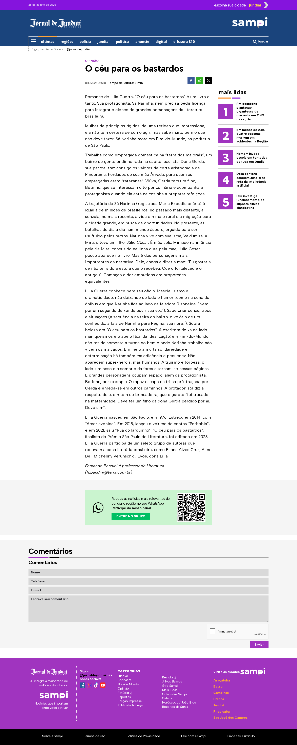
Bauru (217, 686)
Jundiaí (218, 705)
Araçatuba (221, 680)
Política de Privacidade (143, 736)
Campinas (221, 693)
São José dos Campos (230, 718)
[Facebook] (191, 80)
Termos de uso (94, 736)
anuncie (142, 41)
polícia (85, 41)
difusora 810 (184, 41)
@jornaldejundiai (93, 675)
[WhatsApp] (199, 80)
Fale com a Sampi (193, 736)
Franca (218, 699)
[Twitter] (208, 80)
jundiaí (103, 41)
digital (161, 41)
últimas (47, 41)
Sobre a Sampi (52, 736)
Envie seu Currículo (241, 736)
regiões (67, 41)
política (122, 41)
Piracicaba (221, 711)
